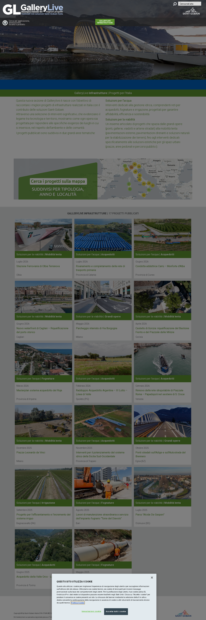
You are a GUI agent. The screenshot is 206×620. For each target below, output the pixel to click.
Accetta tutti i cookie (116, 611)
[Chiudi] (151, 577)
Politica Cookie (77, 603)
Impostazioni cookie (91, 611)
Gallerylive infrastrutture (105, 22)
